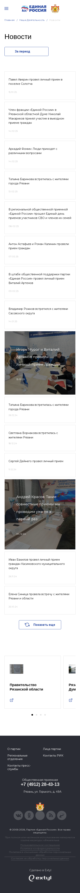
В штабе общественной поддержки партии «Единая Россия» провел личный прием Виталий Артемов (39, 279)
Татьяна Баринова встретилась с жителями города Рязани (39, 181)
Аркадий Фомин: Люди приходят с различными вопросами (33, 151)
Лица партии (52, 749)
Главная (9, 20)
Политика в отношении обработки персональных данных (40, 853)
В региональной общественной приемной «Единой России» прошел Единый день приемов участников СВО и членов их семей (40, 214)
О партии (13, 749)
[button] (32, 715)
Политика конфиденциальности (40, 848)
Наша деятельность (32, 20)
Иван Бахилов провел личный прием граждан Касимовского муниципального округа (37, 564)
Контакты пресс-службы (19, 767)
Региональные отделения (17, 757)
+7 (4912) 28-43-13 (40, 784)
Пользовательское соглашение (40, 845)
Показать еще (44, 625)
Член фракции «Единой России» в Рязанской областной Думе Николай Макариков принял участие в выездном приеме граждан (36, 116)
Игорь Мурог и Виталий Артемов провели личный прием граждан (38, 357)
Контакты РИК (53, 755)
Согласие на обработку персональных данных (40, 858)
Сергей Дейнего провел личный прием (36, 461)
